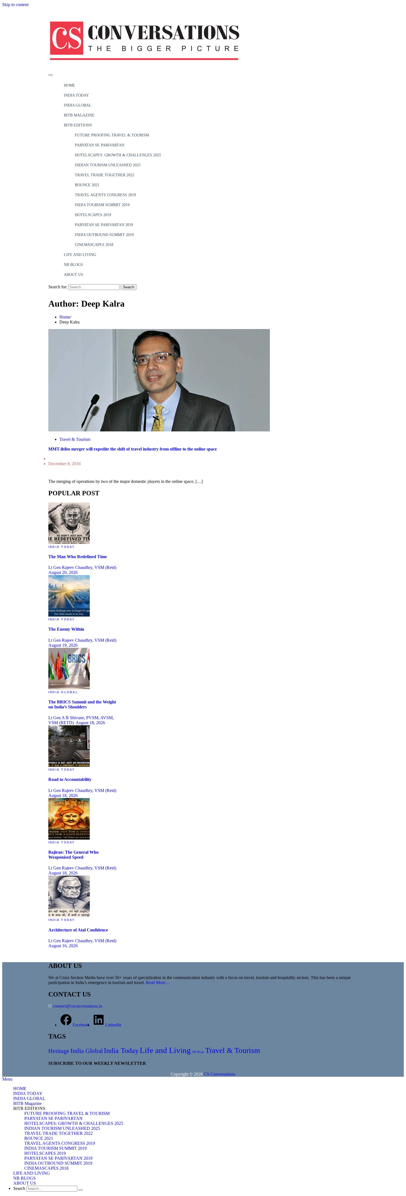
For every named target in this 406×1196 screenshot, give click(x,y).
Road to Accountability (69, 779)
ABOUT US (73, 275)
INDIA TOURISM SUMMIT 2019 (102, 205)
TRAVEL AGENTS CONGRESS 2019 (105, 195)
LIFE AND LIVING (80, 255)
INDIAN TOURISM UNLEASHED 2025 (108, 165)
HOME (69, 85)
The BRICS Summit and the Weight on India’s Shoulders (82, 704)
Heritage (58, 1050)
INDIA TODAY (76, 95)
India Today (61, 546)
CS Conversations (219, 1074)
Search (19, 1188)
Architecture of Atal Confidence (78, 930)
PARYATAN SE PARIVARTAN (99, 145)
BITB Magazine (79, 115)
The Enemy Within (66, 629)
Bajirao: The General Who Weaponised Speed (73, 855)
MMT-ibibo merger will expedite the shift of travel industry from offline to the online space (132, 449)
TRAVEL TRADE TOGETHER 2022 (104, 175)
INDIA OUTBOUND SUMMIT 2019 (104, 235)
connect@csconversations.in (77, 1006)
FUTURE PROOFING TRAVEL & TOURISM (112, 135)
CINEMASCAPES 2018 (94, 245)
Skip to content (15, 4)
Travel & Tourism (74, 439)
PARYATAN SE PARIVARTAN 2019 (104, 225)
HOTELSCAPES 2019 (93, 215)
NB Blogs (198, 1051)
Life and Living (165, 1050)
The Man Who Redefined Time (77, 556)
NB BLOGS (73, 265)
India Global (63, 692)
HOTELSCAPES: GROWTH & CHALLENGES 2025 (118, 155)
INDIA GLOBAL (77, 105)
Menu (7, 1079)
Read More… (158, 982)
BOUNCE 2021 (87, 185)
